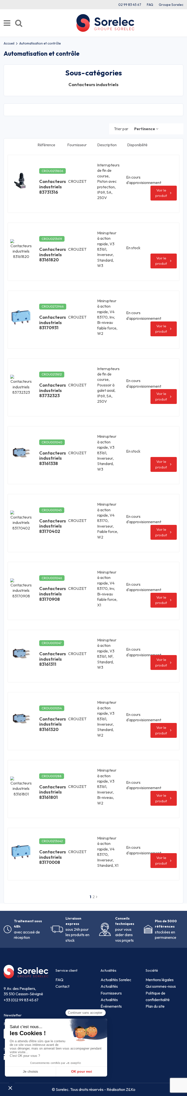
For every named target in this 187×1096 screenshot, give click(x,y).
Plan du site (155, 1006)
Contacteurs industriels (93, 84)
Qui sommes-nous (161, 986)
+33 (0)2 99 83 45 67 (21, 999)
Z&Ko (130, 1089)
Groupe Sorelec (171, 4)
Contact (62, 986)
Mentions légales (160, 979)
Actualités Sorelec (116, 979)
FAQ (150, 4)
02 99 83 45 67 (129, 4)
